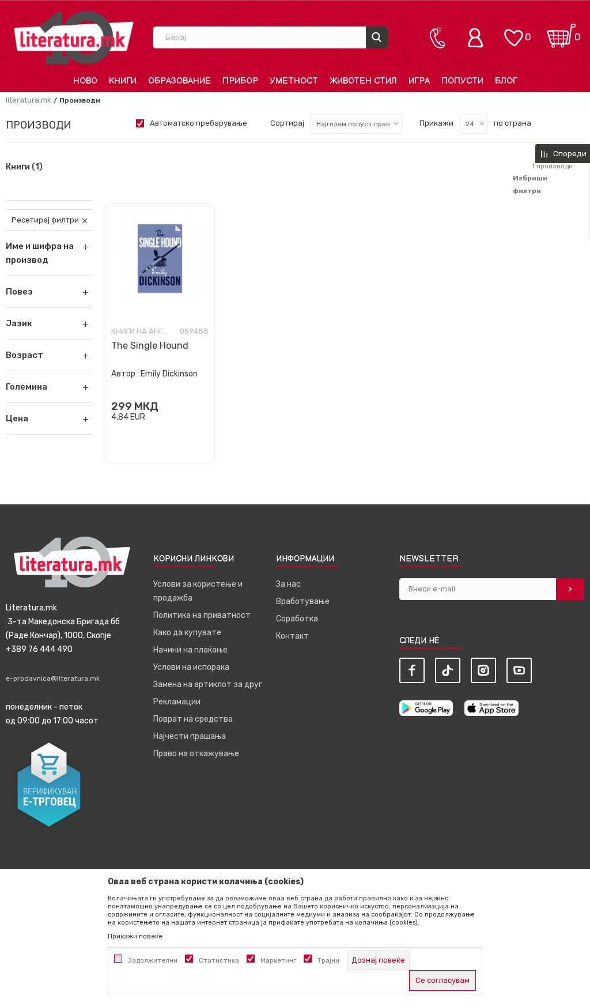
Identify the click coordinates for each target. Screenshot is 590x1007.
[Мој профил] (478, 37)
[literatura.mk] (74, 37)
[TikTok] (447, 670)
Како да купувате (187, 633)
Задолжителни (152, 960)
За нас (288, 584)
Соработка (297, 619)
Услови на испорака (191, 667)
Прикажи (436, 123)
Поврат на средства (193, 719)
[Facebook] (411, 670)
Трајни (328, 960)
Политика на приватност (202, 615)
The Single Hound (149, 345)
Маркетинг (278, 960)
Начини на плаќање (190, 650)
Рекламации (177, 702)
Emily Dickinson (169, 374)
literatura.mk (28, 100)
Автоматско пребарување (198, 123)
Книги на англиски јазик (140, 331)
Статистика (219, 960)
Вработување (303, 601)
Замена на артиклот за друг (207, 684)
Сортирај (287, 123)
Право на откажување (196, 754)
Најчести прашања (189, 736)
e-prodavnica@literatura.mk (53, 678)
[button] (49, 292)
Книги (24, 167)
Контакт (292, 636)
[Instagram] (483, 670)
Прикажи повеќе (135, 936)
